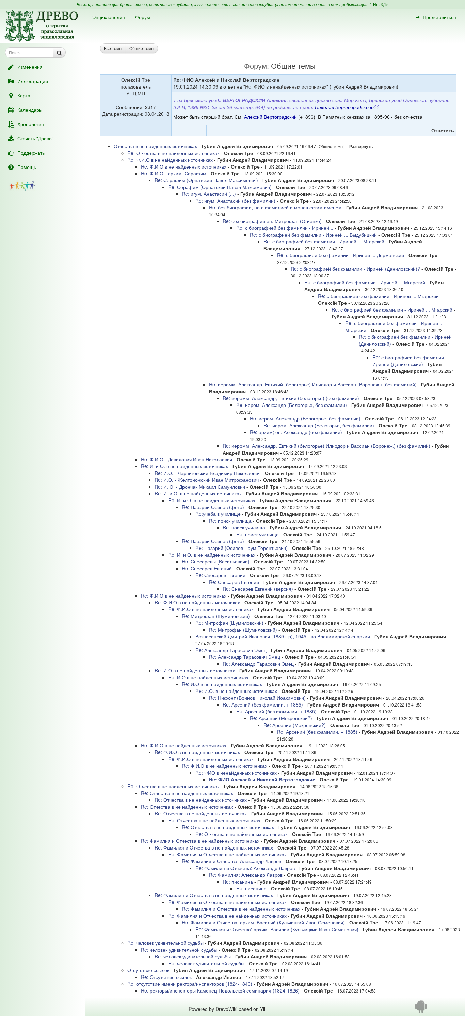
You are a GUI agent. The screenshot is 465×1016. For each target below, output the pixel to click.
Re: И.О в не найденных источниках (195, 670)
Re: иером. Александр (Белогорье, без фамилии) (291, 404)
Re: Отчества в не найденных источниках (173, 152)
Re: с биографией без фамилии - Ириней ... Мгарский (364, 282)
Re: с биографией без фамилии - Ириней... (285, 227)
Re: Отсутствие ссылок (166, 976)
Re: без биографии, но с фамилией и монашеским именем (275, 207)
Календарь (29, 109)
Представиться (439, 17)
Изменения (30, 66)
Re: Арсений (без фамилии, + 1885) (263, 704)
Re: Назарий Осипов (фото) (213, 507)
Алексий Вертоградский (270, 116)
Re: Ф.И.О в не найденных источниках (170, 159)
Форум (142, 17)
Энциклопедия (108, 17)
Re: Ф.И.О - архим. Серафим (173, 173)
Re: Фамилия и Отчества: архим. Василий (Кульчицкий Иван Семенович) (263, 922)
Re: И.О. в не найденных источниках (236, 690)
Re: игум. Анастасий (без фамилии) (235, 200)
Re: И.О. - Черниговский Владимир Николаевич (207, 473)
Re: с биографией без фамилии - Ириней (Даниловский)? (355, 268)
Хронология (30, 124)
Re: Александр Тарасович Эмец (231, 650)
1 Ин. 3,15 (379, 4)
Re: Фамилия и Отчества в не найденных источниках (200, 840)
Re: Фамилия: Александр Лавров (246, 874)
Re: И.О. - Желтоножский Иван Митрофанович (207, 479)
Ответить (442, 130)
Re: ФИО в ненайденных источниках (285, 86)
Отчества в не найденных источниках (155, 146)
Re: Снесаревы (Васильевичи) (216, 561)
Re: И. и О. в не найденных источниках (184, 466)
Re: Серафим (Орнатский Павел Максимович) (206, 180)
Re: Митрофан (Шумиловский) (216, 616)
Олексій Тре (135, 79)
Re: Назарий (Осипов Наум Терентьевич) (241, 547)
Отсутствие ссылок (148, 970)
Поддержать (31, 152)
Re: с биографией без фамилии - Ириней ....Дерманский (340, 255)
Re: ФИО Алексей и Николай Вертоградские (262, 779)
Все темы (113, 48)
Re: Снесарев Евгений (207, 568)
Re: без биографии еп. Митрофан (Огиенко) (272, 221)
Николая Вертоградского (344, 107)
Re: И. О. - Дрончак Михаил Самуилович (200, 486)
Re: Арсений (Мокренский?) (281, 718)
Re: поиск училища (230, 520)
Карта (23, 95)
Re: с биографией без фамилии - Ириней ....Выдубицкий (313, 234)
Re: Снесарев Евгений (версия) (258, 588)
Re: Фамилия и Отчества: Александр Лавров (231, 861)
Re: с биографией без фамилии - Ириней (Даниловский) (409, 360)
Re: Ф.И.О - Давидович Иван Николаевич (186, 459)
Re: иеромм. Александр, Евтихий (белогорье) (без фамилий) (291, 398)
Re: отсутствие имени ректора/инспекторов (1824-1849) (190, 983)
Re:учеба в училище (218, 513)
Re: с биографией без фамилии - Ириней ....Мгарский (323, 241)
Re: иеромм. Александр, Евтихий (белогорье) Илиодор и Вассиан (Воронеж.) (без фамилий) (313, 384)
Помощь (26, 166)
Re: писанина (238, 881)
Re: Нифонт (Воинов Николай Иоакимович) (257, 697)
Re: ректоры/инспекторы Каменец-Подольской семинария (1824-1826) (220, 990)
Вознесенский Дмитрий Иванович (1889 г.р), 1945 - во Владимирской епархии (282, 636)
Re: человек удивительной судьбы (165, 942)
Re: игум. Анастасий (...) (209, 193)
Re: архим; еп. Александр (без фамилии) (296, 432)
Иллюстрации (32, 81)
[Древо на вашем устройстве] (421, 1008)
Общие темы (141, 48)
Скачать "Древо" (35, 138)
